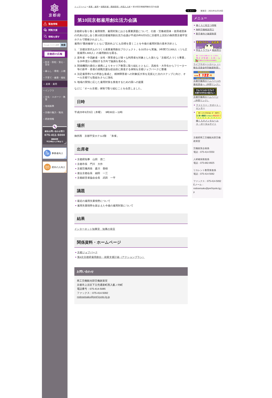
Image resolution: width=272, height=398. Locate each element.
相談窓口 (216, 50)
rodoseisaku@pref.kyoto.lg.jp (93, 297)
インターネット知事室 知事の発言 (94, 229)
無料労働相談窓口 (205, 29)
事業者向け (57, 153)
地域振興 (49, 106)
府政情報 (49, 119)
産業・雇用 (51, 84)
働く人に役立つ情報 (206, 25)
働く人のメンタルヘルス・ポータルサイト (207, 122)
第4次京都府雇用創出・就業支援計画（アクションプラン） (111, 257)
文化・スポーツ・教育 (55, 98)
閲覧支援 (53, 30)
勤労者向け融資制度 (206, 34)
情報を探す (54, 36)
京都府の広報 (54, 54)
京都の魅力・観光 (54, 112)
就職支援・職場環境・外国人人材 (115, 7)
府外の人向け (58, 167)
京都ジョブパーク (87, 252)
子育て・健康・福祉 (55, 77)
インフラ (49, 90)
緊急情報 (53, 24)
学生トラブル (203, 50)
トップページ (80, 7)
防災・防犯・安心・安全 (55, 63)
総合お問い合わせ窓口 (55, 131)
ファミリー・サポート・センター (208, 106)
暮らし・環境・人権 (55, 71)
